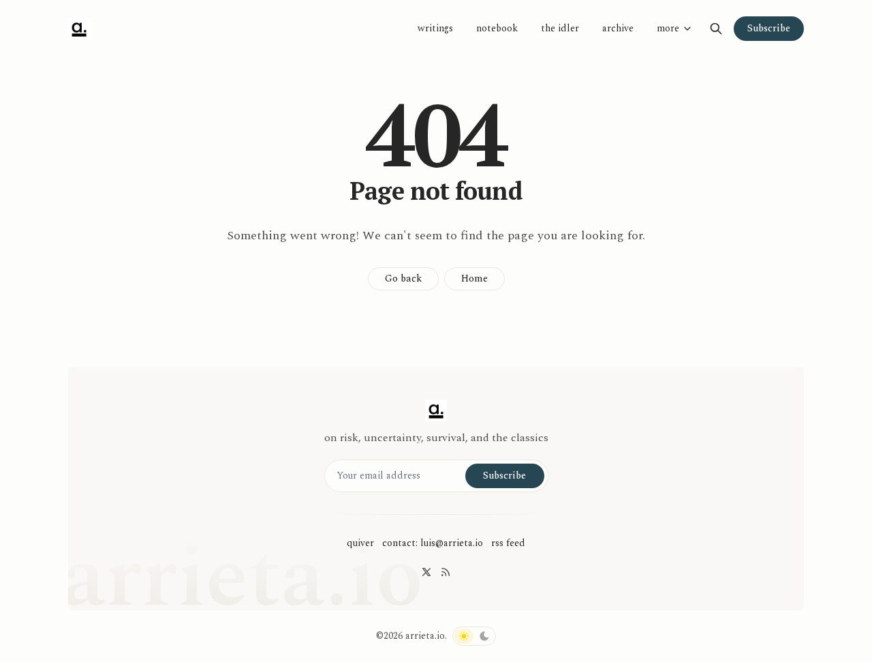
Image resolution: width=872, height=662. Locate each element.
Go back (403, 278)
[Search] (716, 28)
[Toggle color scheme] (474, 636)
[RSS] (445, 572)
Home (474, 278)
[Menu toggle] (687, 28)
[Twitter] (426, 572)
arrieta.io (425, 636)
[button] (662, 28)
